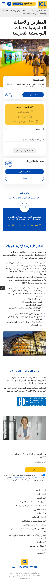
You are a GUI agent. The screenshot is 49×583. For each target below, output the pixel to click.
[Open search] (9, 4)
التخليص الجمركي (39, 517)
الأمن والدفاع (41, 542)
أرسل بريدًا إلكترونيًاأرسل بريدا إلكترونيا (23, 225)
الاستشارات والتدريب (38, 546)
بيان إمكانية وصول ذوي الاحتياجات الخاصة (24, 573)
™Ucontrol (41, 553)
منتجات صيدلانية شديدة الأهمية (34, 524)
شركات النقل (41, 513)
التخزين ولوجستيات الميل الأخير (33, 521)
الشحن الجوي (41, 490)
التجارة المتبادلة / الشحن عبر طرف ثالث (30, 505)
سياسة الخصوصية (36, 478)
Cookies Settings (35, 576)
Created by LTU (24, 578)
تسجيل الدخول (24, 171)
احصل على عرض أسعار (24, 150)
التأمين (43, 549)
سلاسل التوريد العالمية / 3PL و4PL (31, 501)
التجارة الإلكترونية (39, 509)
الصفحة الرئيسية (39, 10)
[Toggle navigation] (3, 4)
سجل (24, 178)
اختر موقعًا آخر (18, 4)
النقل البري (41, 498)
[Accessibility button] (2, 288)
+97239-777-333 (30, 567)
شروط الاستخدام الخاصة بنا (20, 478)
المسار (33, 94)
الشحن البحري (40, 494)
